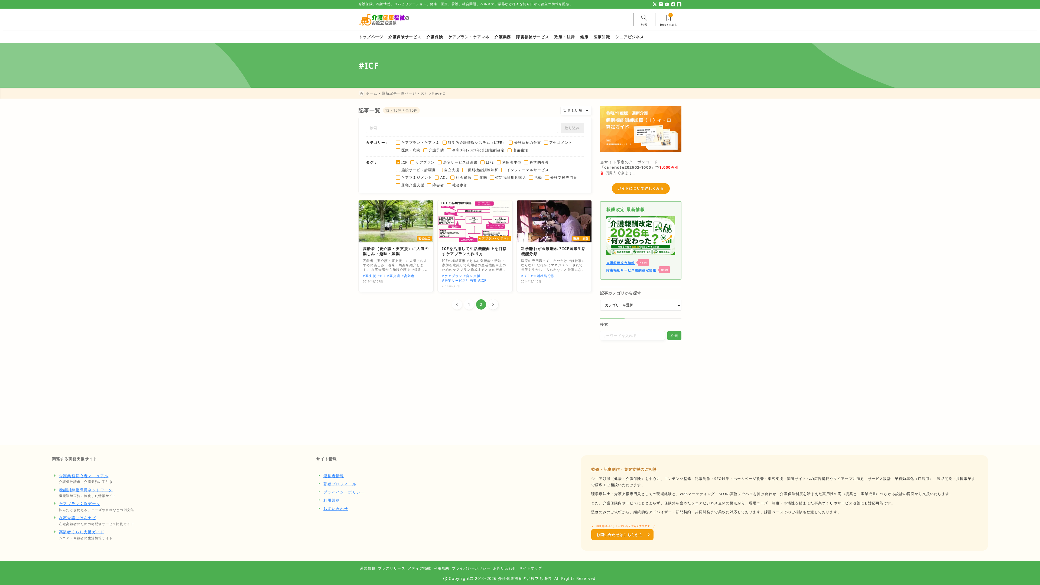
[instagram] (661, 4)
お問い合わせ (335, 508)
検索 (604, 324)
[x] (654, 4)
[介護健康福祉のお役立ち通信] (384, 19)
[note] (679, 4)
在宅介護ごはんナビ (77, 517)
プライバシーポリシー (344, 492)
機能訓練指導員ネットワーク (86, 489)
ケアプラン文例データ (79, 503)
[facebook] (673, 4)
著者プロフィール (339, 483)
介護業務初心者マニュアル (83, 475)
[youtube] (667, 4)
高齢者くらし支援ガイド (81, 531)
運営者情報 (333, 475)
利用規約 (331, 500)
